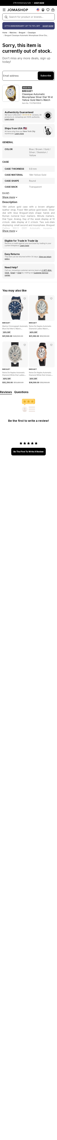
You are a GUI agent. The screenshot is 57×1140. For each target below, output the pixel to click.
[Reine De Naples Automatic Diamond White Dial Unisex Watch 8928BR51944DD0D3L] (51, 345)
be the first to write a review (28, 451)
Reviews (6, 392)
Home (4, 32)
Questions (21, 392)
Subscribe (45, 75)
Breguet (22, 32)
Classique (32, 32)
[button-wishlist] (48, 10)
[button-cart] (53, 10)
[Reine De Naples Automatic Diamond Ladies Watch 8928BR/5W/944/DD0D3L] (51, 298)
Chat (19, 273)
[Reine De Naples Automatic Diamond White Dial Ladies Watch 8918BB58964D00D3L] (25, 345)
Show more (8, 230)
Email (13, 273)
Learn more (9, 119)
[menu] (4, 10)
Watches (13, 32)
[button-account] (43, 10)
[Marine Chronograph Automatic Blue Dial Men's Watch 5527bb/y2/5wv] (25, 298)
